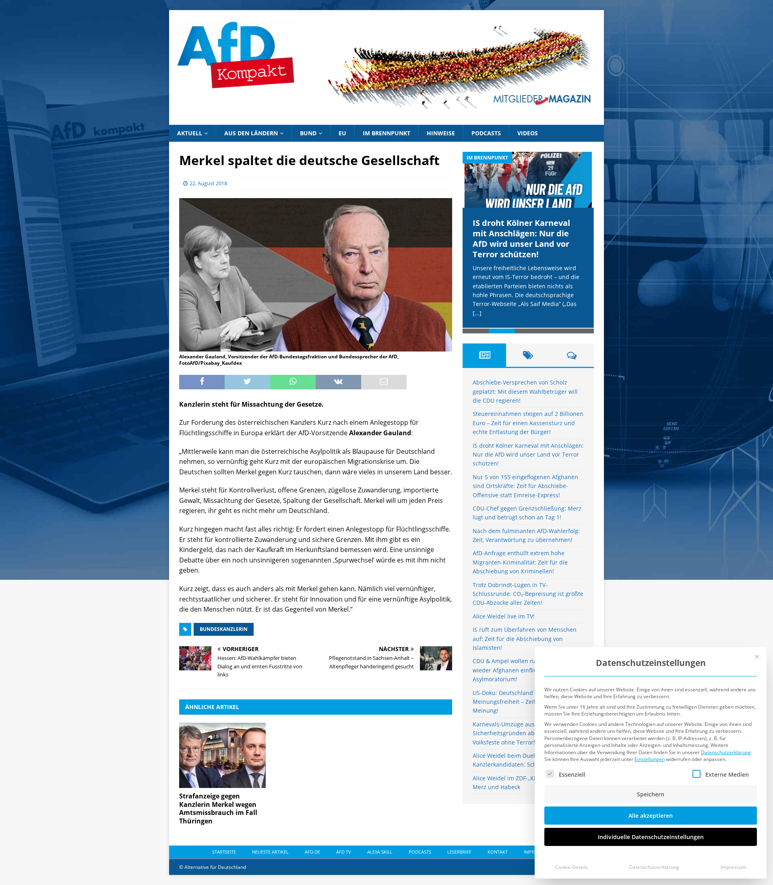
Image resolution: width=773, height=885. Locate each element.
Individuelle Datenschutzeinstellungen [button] (651, 837)
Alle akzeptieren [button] (650, 815)
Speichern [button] (650, 794)
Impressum (733, 867)
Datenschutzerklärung (726, 752)
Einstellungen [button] (650, 759)
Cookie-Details (571, 867)
